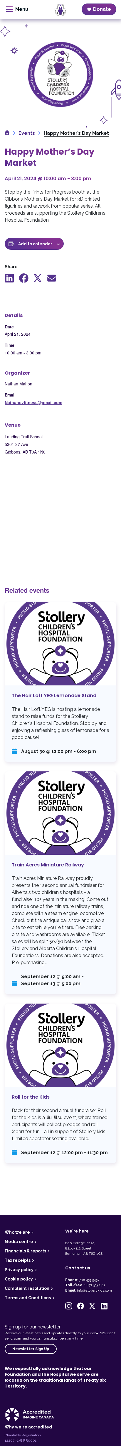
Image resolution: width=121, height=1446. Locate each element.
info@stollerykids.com (94, 1290)
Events (27, 133)
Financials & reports (25, 1251)
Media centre (19, 1241)
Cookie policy (19, 1279)
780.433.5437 (89, 1280)
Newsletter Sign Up (30, 1349)
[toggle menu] (17, 9)
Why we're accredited (28, 1427)
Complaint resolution (27, 1288)
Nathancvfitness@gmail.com (33, 402)
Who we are (17, 1232)
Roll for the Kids (60, 1083)
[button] (69, 1306)
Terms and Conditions (28, 1297)
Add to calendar (35, 244)
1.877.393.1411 (94, 1285)
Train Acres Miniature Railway (60, 882)
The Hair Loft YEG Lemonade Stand (60, 682)
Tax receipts (18, 1260)
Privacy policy (19, 1269)
